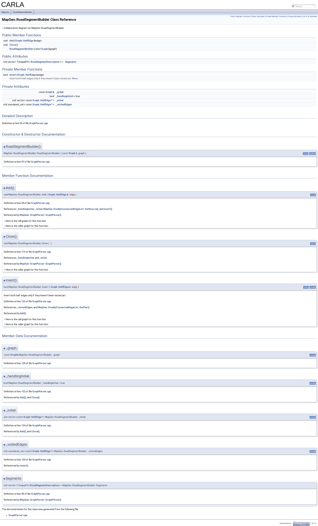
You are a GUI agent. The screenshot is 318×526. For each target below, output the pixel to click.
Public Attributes (258, 16)
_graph (60, 92)
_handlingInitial (64, 96)
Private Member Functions (276, 16)
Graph (44, 49)
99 (22, 203)
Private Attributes (294, 16)
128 (23, 363)
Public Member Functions (240, 16)
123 (23, 301)
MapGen (5, 12)
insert (13, 74)
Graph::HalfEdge (24, 40)
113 (23, 251)
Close (12, 44)
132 (23, 391)
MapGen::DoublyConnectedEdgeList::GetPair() (64, 307)
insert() (108, 209)
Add (11, 40)
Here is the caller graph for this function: (27, 226)
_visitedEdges (64, 104)
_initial (59, 100)
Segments (70, 62)
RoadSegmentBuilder (22, 12)
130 (23, 459)
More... (75, 78)
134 (23, 425)
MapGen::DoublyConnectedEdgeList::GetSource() (70, 209)
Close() (35, 397)
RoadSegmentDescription (45, 62)
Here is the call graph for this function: (25, 221)
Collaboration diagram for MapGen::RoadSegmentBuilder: (33, 28)
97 (22, 161)
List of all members (309, 16)
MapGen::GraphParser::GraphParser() (40, 215)
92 (21, 123)
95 (22, 493)
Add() (23, 313)
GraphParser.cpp (38, 123)
